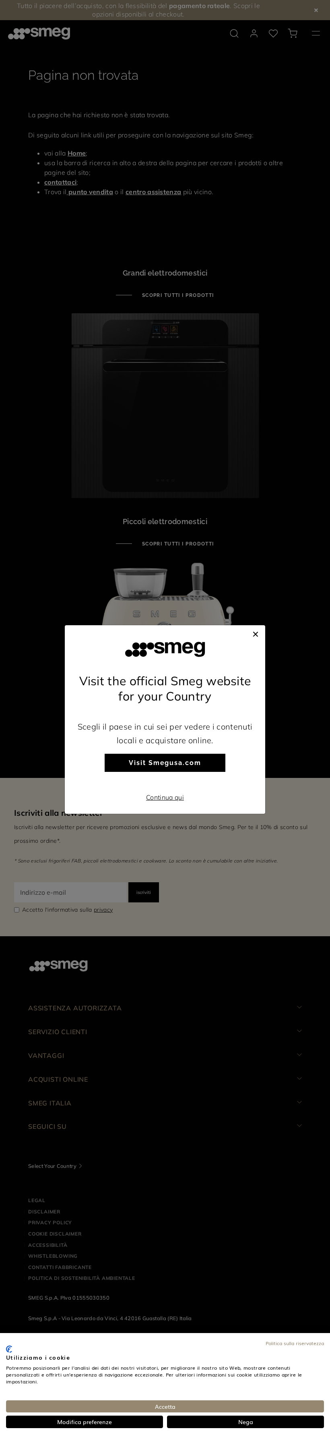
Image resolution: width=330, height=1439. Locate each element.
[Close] (255, 633)
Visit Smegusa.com (165, 763)
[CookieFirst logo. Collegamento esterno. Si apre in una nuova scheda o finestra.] (9, 1349)
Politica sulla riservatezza (295, 1343)
